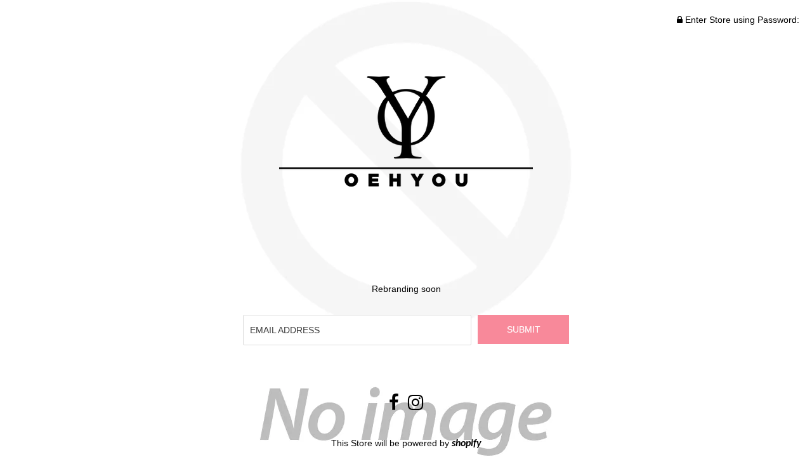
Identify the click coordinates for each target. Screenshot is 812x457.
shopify (466, 444)
